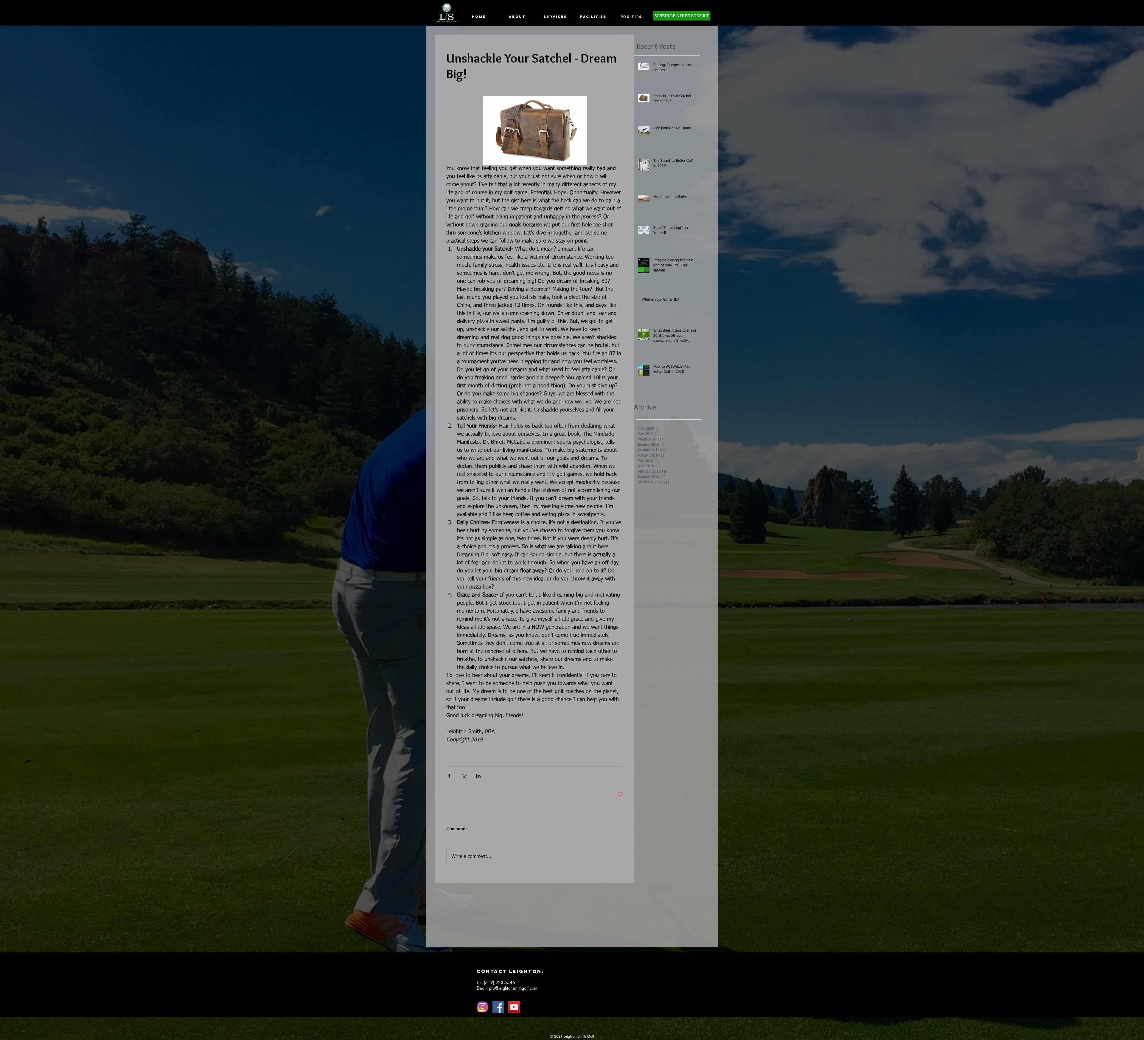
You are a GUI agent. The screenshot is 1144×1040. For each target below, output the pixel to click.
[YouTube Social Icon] (514, 1007)
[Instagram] (482, 1007)
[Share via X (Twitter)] (464, 776)
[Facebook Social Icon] (498, 1007)
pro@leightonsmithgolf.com (513, 988)
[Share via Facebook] (449, 776)
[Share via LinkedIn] (478, 776)
